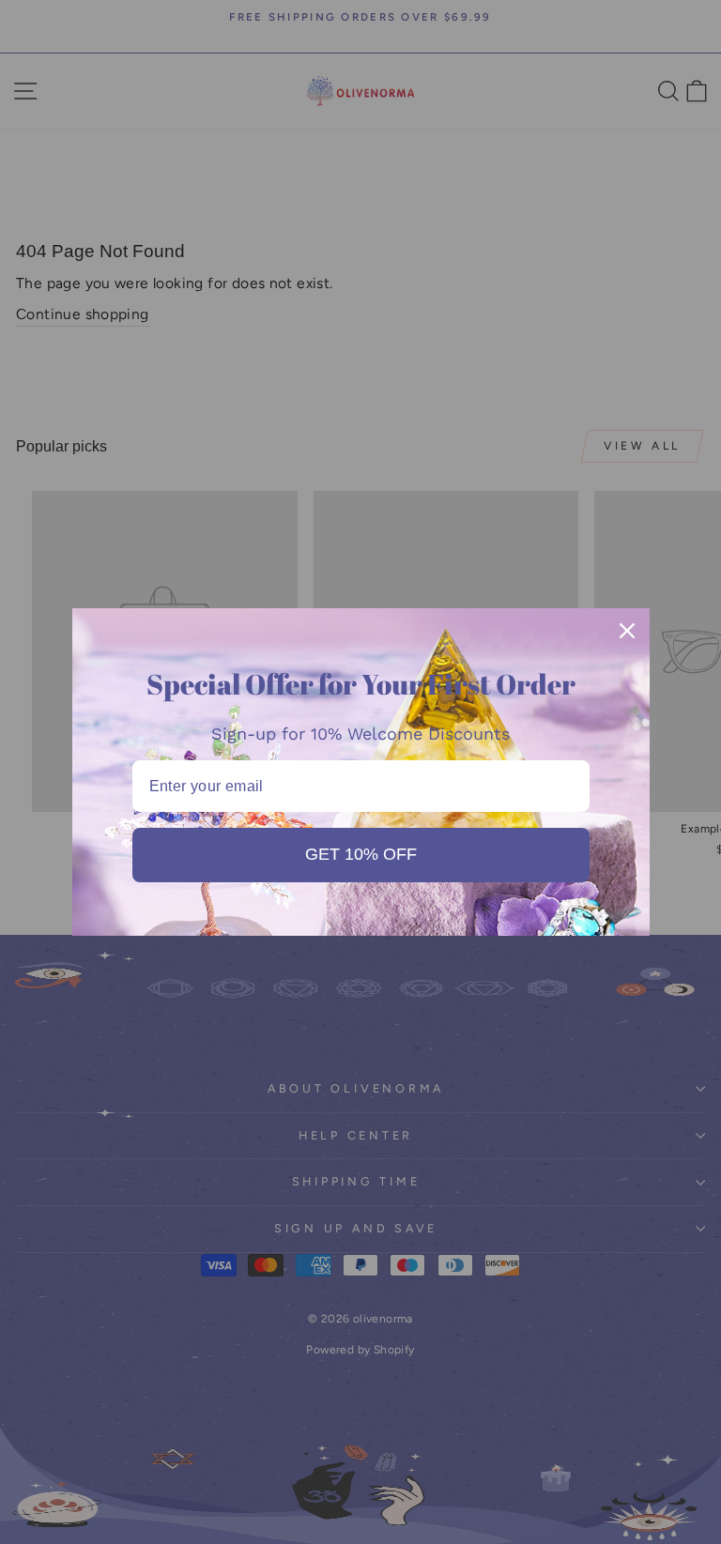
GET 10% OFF (361, 854)
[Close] (627, 630)
